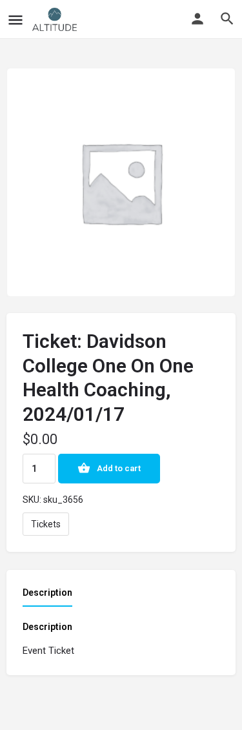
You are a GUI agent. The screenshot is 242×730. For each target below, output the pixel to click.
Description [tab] (47, 592)
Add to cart (119, 468)
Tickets (46, 524)
